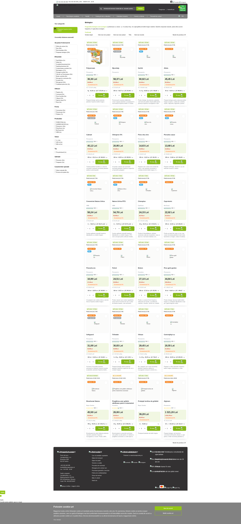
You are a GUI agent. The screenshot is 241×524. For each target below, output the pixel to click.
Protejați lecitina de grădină (148, 401)
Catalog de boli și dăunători (103, 16)
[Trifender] (123, 323)
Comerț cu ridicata (139, 16)
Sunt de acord (168, 508)
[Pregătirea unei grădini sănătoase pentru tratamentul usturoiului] (123, 390)
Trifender (115, 335)
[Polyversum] (97, 57)
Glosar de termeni (97, 475)
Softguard (90, 335)
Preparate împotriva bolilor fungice (65, 29)
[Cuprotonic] (175, 190)
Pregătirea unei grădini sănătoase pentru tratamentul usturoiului (123, 403)
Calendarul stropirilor (122, 16)
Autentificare (170, 9)
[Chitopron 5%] (123, 123)
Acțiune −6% (143, 182)
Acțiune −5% (143, 48)
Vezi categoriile (60, 24)
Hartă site (94, 480)
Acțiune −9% (169, 48)
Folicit (114, 268)
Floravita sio (90, 268)
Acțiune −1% (91, 48)
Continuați (88, 32)
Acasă (58, 16)
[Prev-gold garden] (175, 256)
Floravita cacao (169, 135)
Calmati (89, 135)
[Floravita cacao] (175, 123)
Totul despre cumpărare (72, 16)
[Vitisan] (149, 323)
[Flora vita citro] (149, 123)
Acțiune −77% (169, 248)
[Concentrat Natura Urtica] (97, 190)
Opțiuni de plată (96, 460)
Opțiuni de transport (97, 458)
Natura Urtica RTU (119, 201)
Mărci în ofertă (96, 478)
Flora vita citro (143, 135)
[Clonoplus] (149, 190)
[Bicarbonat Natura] (97, 390)
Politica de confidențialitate (99, 473)
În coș (101, 95)
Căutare (140, 8)
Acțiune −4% (169, 115)
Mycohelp (115, 68)
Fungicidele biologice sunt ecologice (96, 26)
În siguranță (91, 51)
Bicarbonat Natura (93, 401)
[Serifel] (149, 56)
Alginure (167, 401)
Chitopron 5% (117, 135)
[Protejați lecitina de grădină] (149, 390)
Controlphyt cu (169, 335)
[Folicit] (123, 256)
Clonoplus (141, 201)
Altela (166, 68)
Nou (141, 51)
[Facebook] (171, 2)
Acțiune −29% (143, 315)
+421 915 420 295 (65, 465)
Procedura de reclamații (98, 465)
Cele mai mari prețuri (119, 35)
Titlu (130, 35)
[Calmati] (97, 123)
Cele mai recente (139, 35)
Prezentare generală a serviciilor (100, 470)
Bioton (140, 268)
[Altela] (175, 56)
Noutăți (87, 16)
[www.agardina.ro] (127, 462)
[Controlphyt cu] (175, 323)
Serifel (140, 68)
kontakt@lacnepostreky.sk (67, 467)
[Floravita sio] (97, 256)
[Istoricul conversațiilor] (1, 496)
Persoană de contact (156, 16)
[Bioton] (149, 256)
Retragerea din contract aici (99, 468)
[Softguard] (97, 323)
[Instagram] (182, 2)
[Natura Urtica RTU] (123, 190)
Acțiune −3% (117, 48)
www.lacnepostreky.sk (136, 455)
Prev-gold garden (170, 268)
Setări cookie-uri (168, 513)
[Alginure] (175, 389)
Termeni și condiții (97, 463)
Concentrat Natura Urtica (95, 201)
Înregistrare (162, 9)
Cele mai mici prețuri (104, 35)
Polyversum (90, 68)
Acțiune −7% (143, 248)
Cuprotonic (168, 201)
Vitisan (140, 335)
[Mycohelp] (123, 56)
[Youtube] (176, 2)
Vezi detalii (57, 520)
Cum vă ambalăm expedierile (100, 455)
